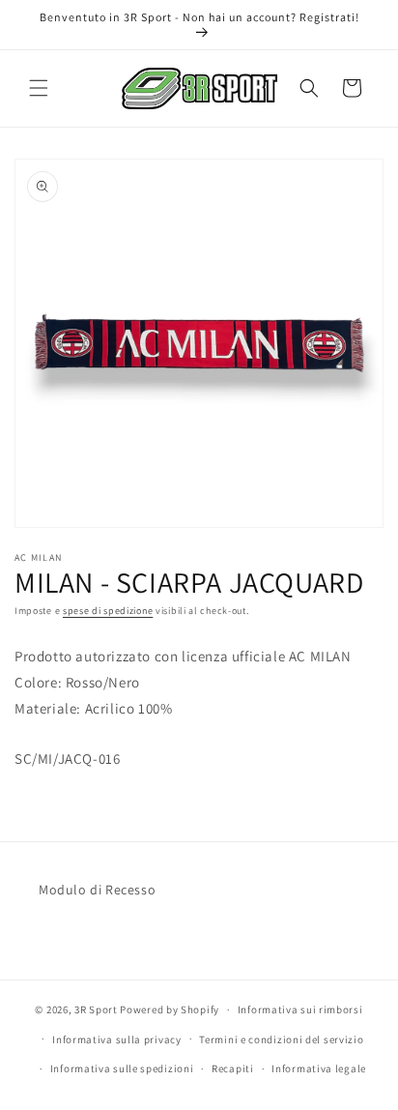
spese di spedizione (108, 610)
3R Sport (96, 1009)
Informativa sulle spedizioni (122, 1068)
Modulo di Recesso (97, 889)
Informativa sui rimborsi (300, 1009)
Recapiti (233, 1068)
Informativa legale (318, 1068)
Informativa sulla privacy (117, 1039)
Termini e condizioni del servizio (281, 1039)
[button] (38, 88)
